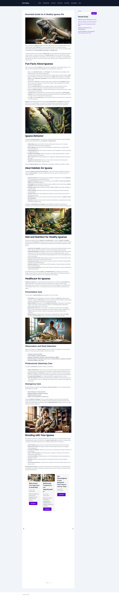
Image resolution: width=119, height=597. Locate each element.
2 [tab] (46, 582)
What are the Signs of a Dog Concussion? (87, 21)
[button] (23, 529)
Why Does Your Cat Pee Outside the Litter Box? (62, 485)
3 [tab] (47, 582)
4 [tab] (49, 582)
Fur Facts (25, 3)
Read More (33, 509)
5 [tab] (50, 582)
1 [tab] (45, 582)
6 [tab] (51, 582)
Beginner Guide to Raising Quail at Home (87, 19)
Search (79, 11)
